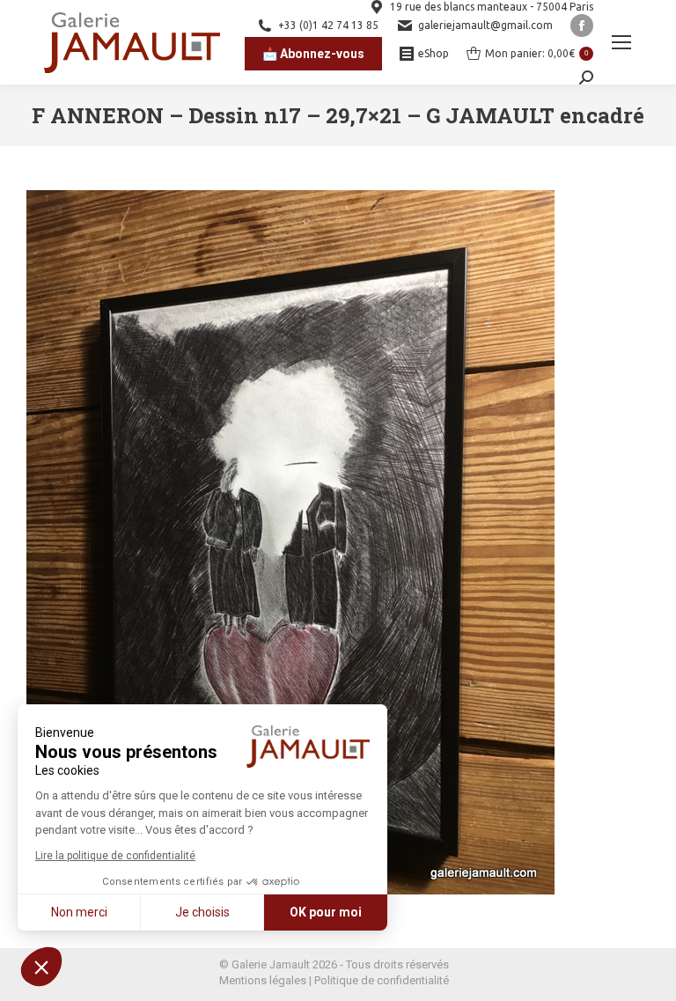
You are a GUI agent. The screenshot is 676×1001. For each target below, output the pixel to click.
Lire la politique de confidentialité (115, 856)
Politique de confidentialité (381, 980)
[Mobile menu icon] (621, 42)
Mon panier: (536, 53)
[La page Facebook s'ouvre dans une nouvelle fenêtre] (581, 25)
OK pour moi (326, 912)
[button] (41, 967)
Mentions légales (262, 980)
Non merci (79, 912)
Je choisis (202, 912)
